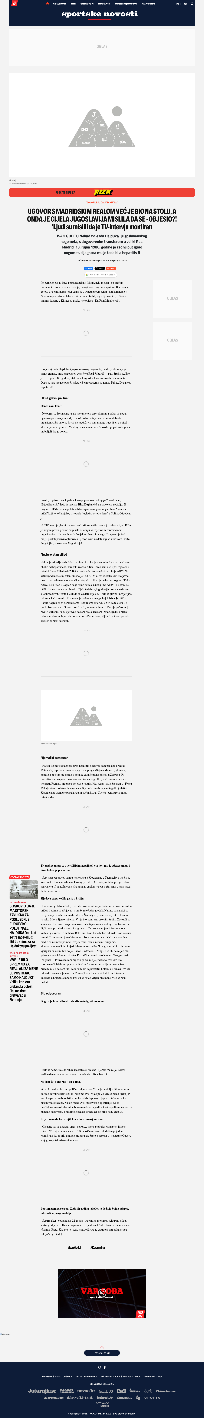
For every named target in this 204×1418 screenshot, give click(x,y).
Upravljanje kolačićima (102, 1384)
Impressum (47, 1377)
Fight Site (148, 3)
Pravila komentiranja (87, 1377)
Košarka (104, 3)
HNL (73, 3)
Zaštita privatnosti (110, 1377)
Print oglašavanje (153, 1377)
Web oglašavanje (131, 1377)
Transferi (86, 3)
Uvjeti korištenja (63, 1377)
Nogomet (59, 3)
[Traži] (192, 4)
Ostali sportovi (126, 3)
